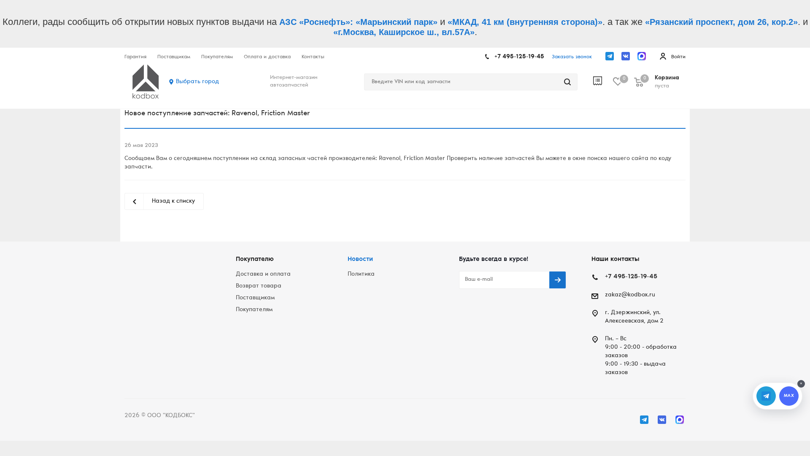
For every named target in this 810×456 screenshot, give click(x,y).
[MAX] (642, 56)
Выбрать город (197, 82)
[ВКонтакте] (626, 56)
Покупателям (254, 310)
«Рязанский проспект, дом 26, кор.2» (721, 22)
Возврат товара (258, 286)
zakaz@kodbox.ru (630, 295)
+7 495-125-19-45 (519, 57)
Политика (361, 274)
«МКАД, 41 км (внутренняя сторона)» (525, 22)
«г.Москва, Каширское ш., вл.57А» (404, 32)
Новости (360, 259)
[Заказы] (603, 82)
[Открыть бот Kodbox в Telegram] (766, 396)
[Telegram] (610, 56)
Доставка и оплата (263, 274)
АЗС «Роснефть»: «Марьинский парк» (358, 22)
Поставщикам (255, 298)
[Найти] (567, 81)
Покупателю (255, 259)
